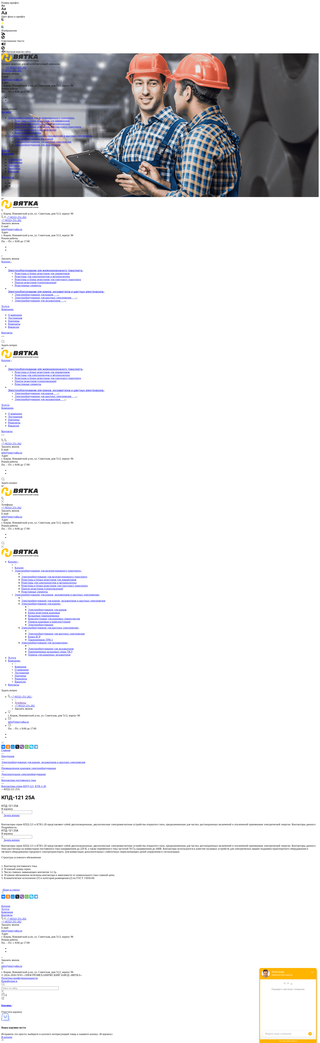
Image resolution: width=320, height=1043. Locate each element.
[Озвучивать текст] (3, 44)
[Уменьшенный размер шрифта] (2, 5)
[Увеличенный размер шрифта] (4, 13)
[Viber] (22, 747)
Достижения (15, 162)
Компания (7, 153)
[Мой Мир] (13, 747)
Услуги (5, 150)
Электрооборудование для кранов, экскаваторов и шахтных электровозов (50, 135)
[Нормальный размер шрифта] (3, 9)
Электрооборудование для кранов (34, 138)
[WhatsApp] (27, 747)
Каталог (6, 112)
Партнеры (14, 165)
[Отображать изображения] (3, 34)
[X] (17, 747)
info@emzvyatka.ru (11, 79)
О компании (15, 159)
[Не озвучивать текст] (3, 48)
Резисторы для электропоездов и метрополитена (42, 123)
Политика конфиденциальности (19, 978)
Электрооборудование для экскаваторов (37, 144)
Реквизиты (14, 168)
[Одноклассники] (8, 747)
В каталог (6, 1037)
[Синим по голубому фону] (2, 27)
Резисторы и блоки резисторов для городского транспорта (48, 126)
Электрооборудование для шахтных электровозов (43, 141)
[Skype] (31, 747)
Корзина (6, 1005)
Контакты (7, 177)
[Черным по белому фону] (2, 20)
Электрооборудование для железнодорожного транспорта (41, 117)
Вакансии (13, 171)
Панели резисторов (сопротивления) (35, 129)
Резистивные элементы (28, 132)
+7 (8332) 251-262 (16, 67)
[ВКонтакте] (9, 183)
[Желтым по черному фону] (2, 24)
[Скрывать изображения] (3, 38)
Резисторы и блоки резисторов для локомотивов (42, 120)
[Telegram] (9, 186)
